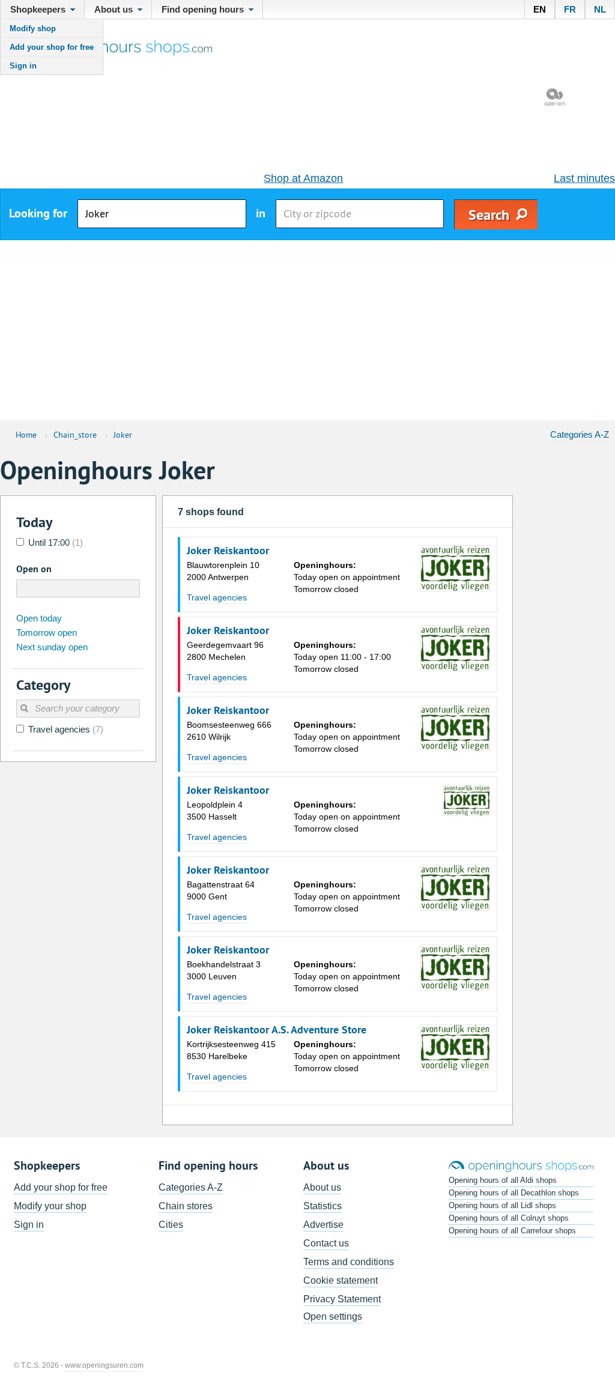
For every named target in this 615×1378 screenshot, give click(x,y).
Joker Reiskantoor (228, 550)
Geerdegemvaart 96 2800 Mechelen (225, 651)
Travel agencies (217, 597)
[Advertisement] (307, 330)
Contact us (326, 1243)
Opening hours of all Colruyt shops (509, 1217)
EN (539, 9)
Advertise (323, 1224)
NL (600, 9)
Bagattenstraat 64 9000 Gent (221, 890)
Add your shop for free (52, 47)
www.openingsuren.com (104, 1365)
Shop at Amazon (303, 178)
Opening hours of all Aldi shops (503, 1180)
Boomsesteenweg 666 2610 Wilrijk (229, 731)
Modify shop (33, 28)
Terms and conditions (348, 1262)
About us (322, 1187)
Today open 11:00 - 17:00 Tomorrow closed (342, 657)
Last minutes (584, 178)
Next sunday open (52, 647)
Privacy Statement (342, 1299)
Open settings (332, 1316)
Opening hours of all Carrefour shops (512, 1230)
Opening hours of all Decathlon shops (514, 1192)
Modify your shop (50, 1206)
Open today (39, 618)
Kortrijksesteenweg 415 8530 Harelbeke (231, 1050)
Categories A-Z (579, 434)
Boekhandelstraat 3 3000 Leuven (224, 970)
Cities (171, 1224)
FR (570, 9)
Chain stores (186, 1206)
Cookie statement (340, 1280)
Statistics (322, 1206)
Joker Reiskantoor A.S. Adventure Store (276, 1029)
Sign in (23, 65)
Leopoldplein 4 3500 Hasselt (215, 810)
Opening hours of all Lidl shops (502, 1205)
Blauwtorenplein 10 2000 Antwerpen (223, 571)
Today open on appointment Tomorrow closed (347, 577)
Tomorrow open (46, 632)
